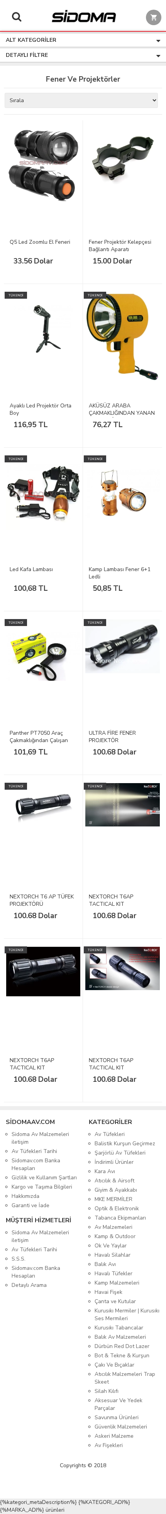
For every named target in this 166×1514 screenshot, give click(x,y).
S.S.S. (18, 1259)
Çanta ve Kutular (115, 1301)
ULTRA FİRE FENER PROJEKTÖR (112, 736)
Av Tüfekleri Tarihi (34, 1151)
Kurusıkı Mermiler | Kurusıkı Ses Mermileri (127, 1314)
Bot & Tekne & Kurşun (122, 1355)
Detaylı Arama (29, 1285)
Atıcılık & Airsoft (114, 1180)
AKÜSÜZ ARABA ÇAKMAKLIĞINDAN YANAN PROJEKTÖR (122, 413)
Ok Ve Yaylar (111, 1245)
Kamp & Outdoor (115, 1236)
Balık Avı (105, 1264)
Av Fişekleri (109, 1445)
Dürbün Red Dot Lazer (122, 1346)
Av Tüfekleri (110, 1134)
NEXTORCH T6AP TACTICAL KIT (111, 900)
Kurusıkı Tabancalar (119, 1327)
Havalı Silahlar (112, 1255)
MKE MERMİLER (113, 1199)
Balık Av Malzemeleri (120, 1337)
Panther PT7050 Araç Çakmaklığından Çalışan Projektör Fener (39, 740)
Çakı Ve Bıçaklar (114, 1365)
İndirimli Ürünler (114, 1162)
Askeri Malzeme (114, 1436)
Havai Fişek (108, 1292)
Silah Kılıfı (107, 1391)
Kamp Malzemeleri (117, 1282)
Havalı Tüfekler (113, 1273)
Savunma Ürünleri (117, 1417)
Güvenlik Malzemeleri (121, 1426)
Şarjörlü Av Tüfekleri (120, 1152)
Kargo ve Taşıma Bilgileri (42, 1187)
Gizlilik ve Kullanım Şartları (44, 1177)
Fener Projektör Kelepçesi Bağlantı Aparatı (120, 245)
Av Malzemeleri (113, 1227)
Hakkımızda (25, 1196)
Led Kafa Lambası (31, 569)
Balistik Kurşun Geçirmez (125, 1143)
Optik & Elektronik (117, 1208)
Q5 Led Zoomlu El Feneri (40, 242)
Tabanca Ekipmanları (120, 1217)
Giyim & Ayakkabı (116, 1190)
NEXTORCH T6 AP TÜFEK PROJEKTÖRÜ (42, 900)
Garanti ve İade (30, 1205)
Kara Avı (105, 1171)
